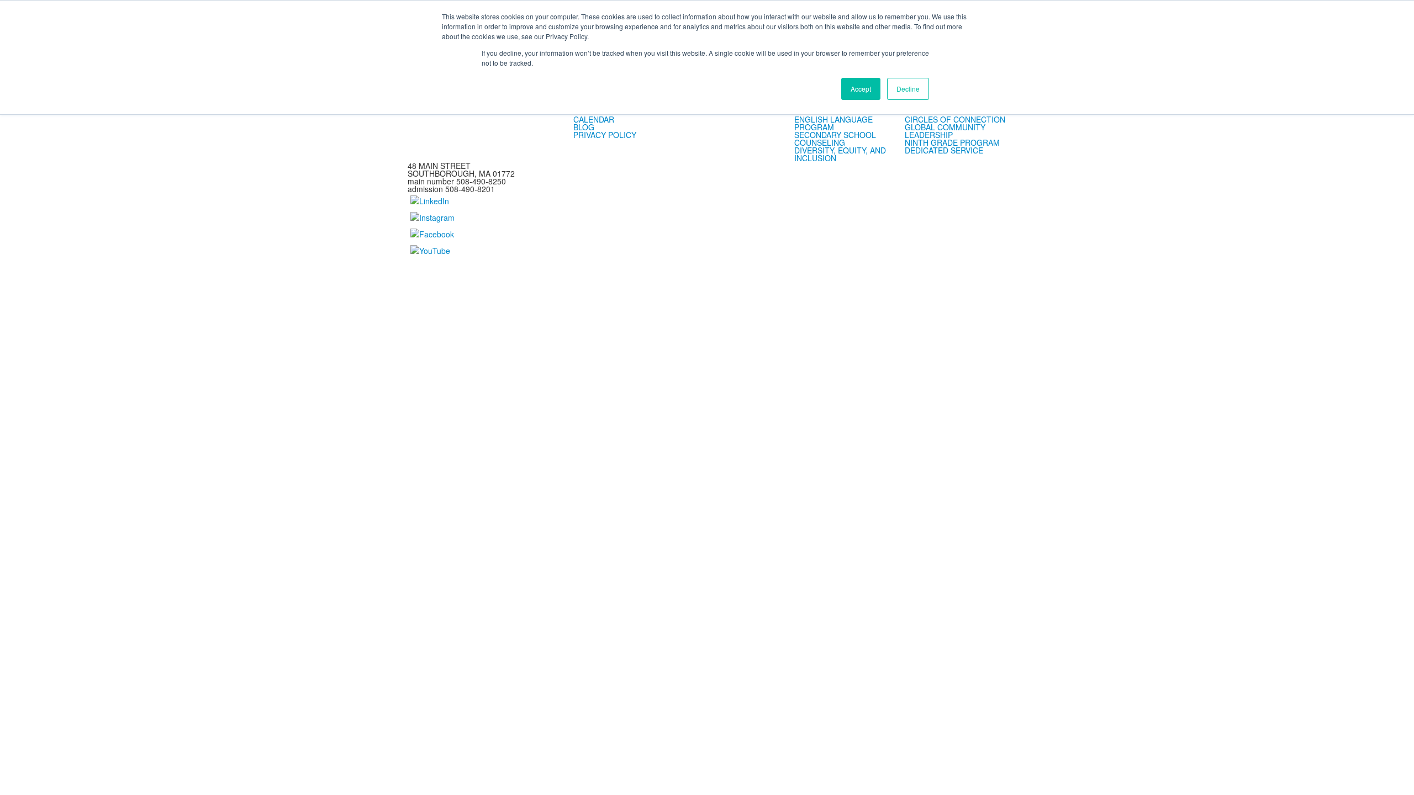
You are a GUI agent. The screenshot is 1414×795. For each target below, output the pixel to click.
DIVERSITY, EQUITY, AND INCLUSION (840, 154)
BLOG (583, 126)
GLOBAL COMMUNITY (945, 126)
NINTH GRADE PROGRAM (952, 142)
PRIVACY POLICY (604, 134)
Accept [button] (861, 88)
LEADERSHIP (929, 134)
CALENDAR (593, 119)
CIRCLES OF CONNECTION (955, 119)
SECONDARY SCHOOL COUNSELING (835, 138)
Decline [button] (908, 88)
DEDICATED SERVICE (944, 150)
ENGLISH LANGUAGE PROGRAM (833, 123)
